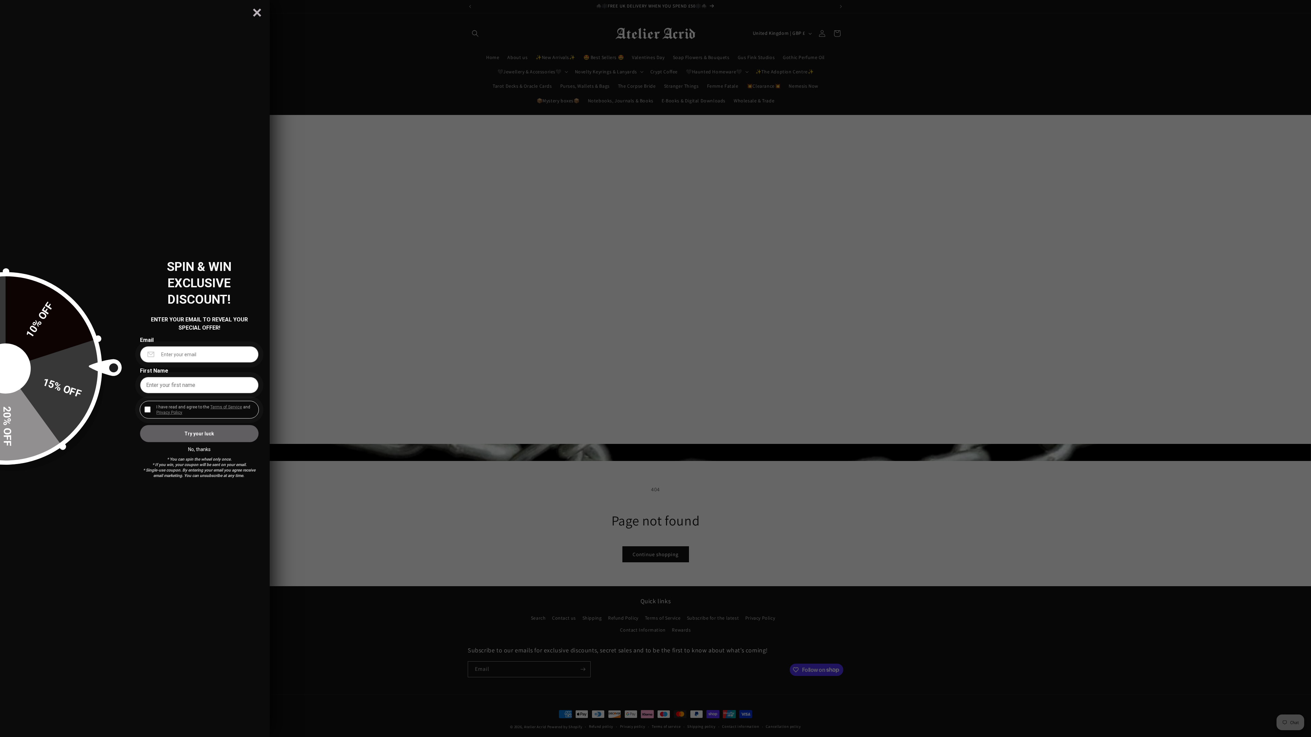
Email (147, 340)
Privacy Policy (169, 412)
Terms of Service (226, 406)
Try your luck (199, 433)
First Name (154, 370)
